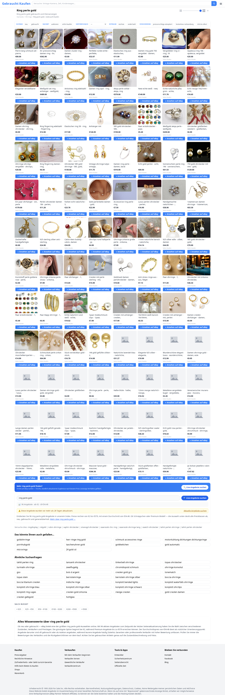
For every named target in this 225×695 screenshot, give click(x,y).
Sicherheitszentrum (123, 658)
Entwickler (119, 655)
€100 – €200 (57, 609)
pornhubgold (23, 544)
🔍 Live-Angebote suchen (194, 498)
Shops (17, 669)
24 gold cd (71, 549)
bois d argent (72, 572)
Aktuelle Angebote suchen (195, 510)
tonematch (170, 572)
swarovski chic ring (109, 527)
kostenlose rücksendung (184, 24)
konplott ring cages (26, 592)
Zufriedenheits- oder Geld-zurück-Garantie (33, 662)
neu (26, 24)
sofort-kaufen (67, 24)
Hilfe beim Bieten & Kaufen (26, 666)
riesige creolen (122, 592)
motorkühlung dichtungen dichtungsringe (186, 539)
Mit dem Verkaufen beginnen (77, 655)
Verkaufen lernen (72, 658)
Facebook (169, 658)
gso (18, 572)
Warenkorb (19, 673)
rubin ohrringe (54, 527)
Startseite (20, 17)
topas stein (22, 577)
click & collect (202, 24)
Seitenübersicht (121, 662)
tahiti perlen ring (25, 562)
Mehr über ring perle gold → (63, 519)
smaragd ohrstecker (89, 527)
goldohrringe (23, 539)
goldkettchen (122, 544)
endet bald (132, 24)
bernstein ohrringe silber (127, 577)
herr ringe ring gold (76, 539)
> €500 (84, 609)
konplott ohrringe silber (78, 587)
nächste (121, 24)
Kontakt (168, 655)
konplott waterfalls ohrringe (179, 582)
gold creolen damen (175, 592)
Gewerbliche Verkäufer (75, 662)
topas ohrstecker (173, 562)
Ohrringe (28, 17)
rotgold (43, 527)
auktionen (54, 24)
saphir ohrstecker (71, 527)
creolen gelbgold (25, 597)
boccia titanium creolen (28, 582)
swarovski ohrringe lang (129, 527)
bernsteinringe (73, 577)
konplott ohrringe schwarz (128, 587)
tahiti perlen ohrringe (169, 527)
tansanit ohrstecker (76, 562)
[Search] (214, 3)
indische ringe (73, 582)
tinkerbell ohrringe (124, 562)
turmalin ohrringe (26, 567)
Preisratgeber (21, 655)
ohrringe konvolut (174, 567)
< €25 (18, 609)
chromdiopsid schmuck (127, 567)
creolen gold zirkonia (76, 592)
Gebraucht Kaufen (16, 3)
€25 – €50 (29, 609)
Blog (166, 662)
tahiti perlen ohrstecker (192, 527)
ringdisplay (33, 527)
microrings (22, 549)
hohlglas (70, 597)
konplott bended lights (126, 582)
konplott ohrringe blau (28, 587)
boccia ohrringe (172, 577)
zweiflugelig (72, 567)
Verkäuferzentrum (72, 666)
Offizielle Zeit (120, 666)
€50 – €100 (42, 609)
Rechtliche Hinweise (23, 658)
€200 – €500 (71, 609)
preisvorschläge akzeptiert (162, 24)
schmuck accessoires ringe (128, 539)
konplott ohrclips (173, 587)
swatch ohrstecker (150, 527)
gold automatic (172, 544)
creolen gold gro (123, 572)
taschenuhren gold (75, 544)
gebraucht (35, 24)
